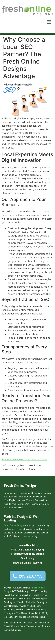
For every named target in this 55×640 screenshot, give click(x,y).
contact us (26, 536)
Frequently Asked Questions (27, 554)
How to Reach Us (28, 545)
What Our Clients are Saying (27, 549)
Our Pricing (27, 558)
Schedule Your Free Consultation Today (24, 459)
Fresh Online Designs (14, 525)
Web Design (18, 528)
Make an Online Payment (27, 562)
